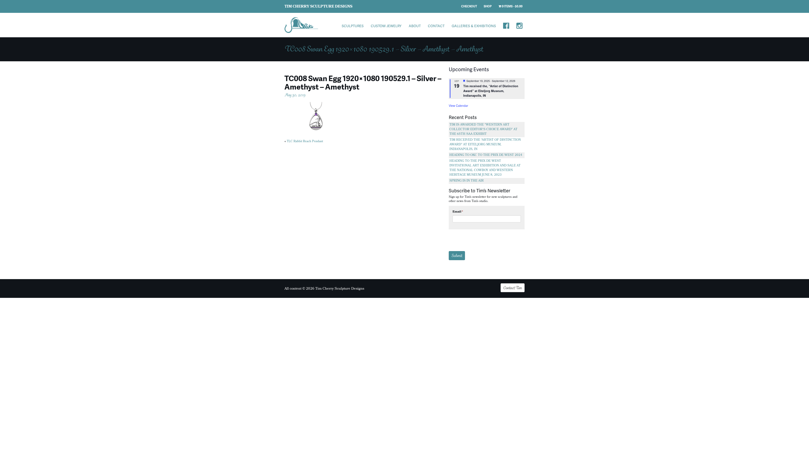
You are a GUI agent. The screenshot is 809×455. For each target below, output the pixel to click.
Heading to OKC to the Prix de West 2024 (485, 155)
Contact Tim (512, 288)
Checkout (469, 6)
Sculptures (353, 25)
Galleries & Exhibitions (474, 25)
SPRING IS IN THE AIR (466, 181)
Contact (436, 25)
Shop (488, 6)
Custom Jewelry (386, 25)
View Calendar (458, 105)
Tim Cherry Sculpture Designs (318, 7)
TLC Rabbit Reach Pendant (305, 141)
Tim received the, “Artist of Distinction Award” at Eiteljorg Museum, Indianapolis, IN (490, 91)
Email (458, 212)
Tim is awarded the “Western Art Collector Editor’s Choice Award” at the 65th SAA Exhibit (483, 129)
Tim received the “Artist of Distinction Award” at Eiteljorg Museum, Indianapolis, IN (485, 144)
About (415, 25)
